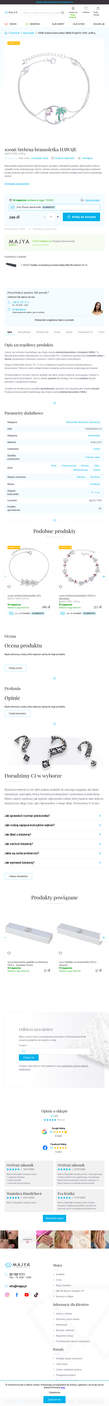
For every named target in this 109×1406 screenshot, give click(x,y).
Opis (9, 332)
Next (103, 576)
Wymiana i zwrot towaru (67, 1319)
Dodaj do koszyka (84, 216)
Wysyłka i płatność (65, 1330)
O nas (59, 1280)
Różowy (85, 465)
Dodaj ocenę (15, 668)
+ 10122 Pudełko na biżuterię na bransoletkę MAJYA (54, 265)
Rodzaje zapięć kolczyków (69, 1358)
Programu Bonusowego (63, 241)
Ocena (57, 332)
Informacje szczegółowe (17, 183)
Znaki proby (62, 1364)
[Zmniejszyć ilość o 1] (44, 217)
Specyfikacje (24, 332)
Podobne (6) (42, 332)
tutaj (63, 1387)
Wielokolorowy (80, 470)
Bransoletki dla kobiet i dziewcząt (83, 422)
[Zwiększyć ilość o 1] (57, 217)
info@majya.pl (19, 309)
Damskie (80, 477)
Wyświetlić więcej (54, 1218)
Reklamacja (61, 1324)
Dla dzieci (95, 477)
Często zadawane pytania (68, 1369)
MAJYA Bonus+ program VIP (70, 1291)
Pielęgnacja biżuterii (66, 1375)
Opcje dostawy (92, 200)
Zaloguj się (28, 1057)
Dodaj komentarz (17, 713)
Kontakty (60, 1274)
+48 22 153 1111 (20, 302)
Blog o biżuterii (63, 1285)
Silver (54, 465)
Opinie (69, 332)
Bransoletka (94, 435)
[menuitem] (10, 24)
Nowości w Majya (64, 1296)
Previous (5, 576)
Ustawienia (54, 1392)
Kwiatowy (95, 484)
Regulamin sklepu (65, 1335)
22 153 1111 (17, 1274)
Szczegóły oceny (39, 158)
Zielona (96, 470)
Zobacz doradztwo (18, 876)
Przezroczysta (68, 465)
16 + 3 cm (95, 492)
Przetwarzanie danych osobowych (73, 1341)
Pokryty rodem (92, 457)
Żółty (96, 465)
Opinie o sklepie (54, 1110)
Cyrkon (96, 449)
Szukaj (62, 12)
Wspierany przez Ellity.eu (40, 245)
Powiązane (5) (85, 332)
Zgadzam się (54, 1399)
